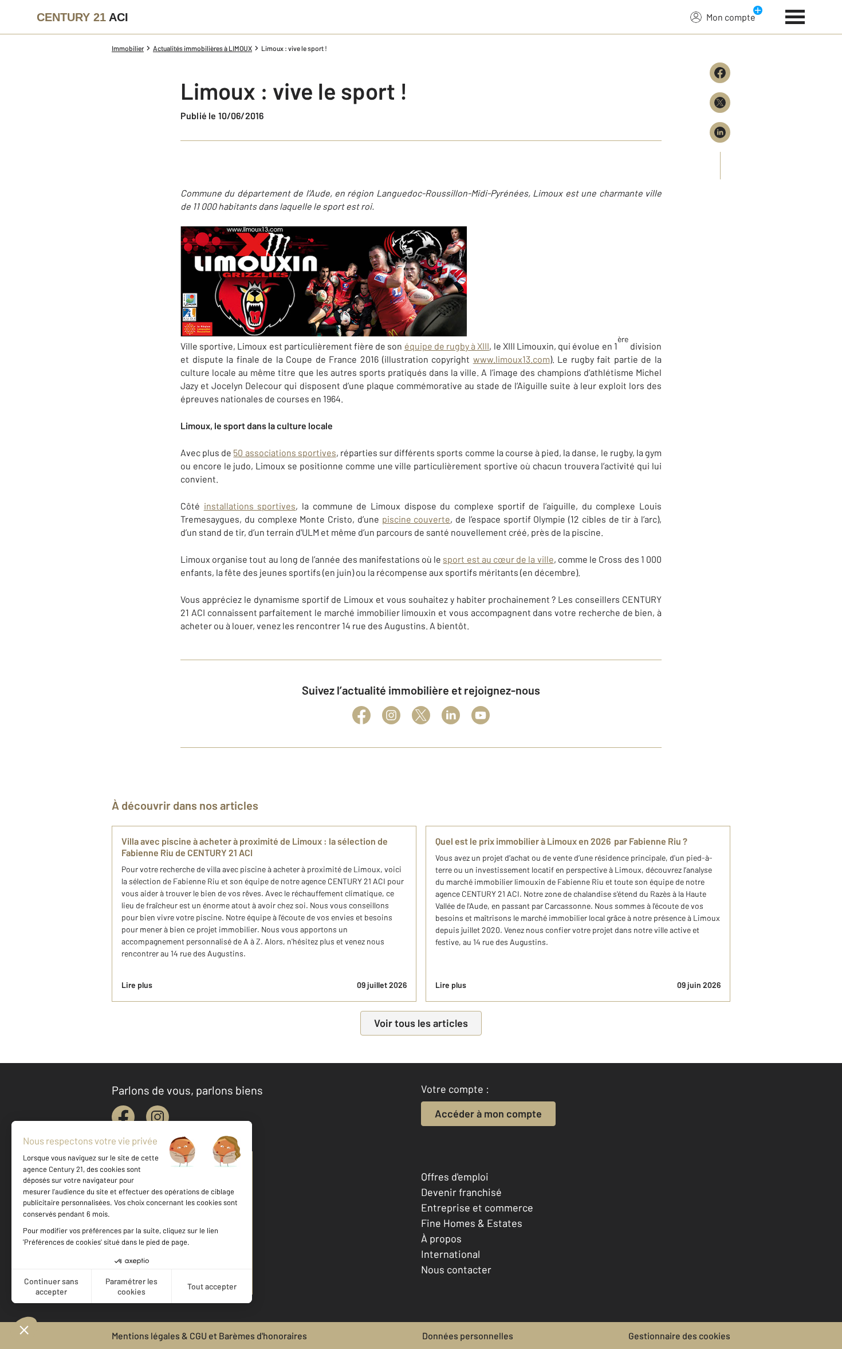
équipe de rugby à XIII (447, 345)
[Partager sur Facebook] (720, 72)
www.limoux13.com (511, 359)
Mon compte (731, 16)
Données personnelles (467, 1335)
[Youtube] (480, 715)
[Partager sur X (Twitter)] (720, 102)
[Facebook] (361, 715)
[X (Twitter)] (421, 715)
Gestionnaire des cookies (679, 1335)
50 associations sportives (284, 452)
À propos (441, 1238)
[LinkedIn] (451, 715)
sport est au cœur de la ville (498, 559)
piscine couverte (416, 518)
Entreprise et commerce (477, 1207)
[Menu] (795, 15)
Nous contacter (456, 1269)
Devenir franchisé (461, 1192)
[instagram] (157, 1116)
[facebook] (123, 1116)
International (450, 1254)
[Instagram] (391, 715)
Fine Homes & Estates (471, 1223)
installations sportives (250, 505)
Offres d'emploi (455, 1176)
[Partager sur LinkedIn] (720, 132)
